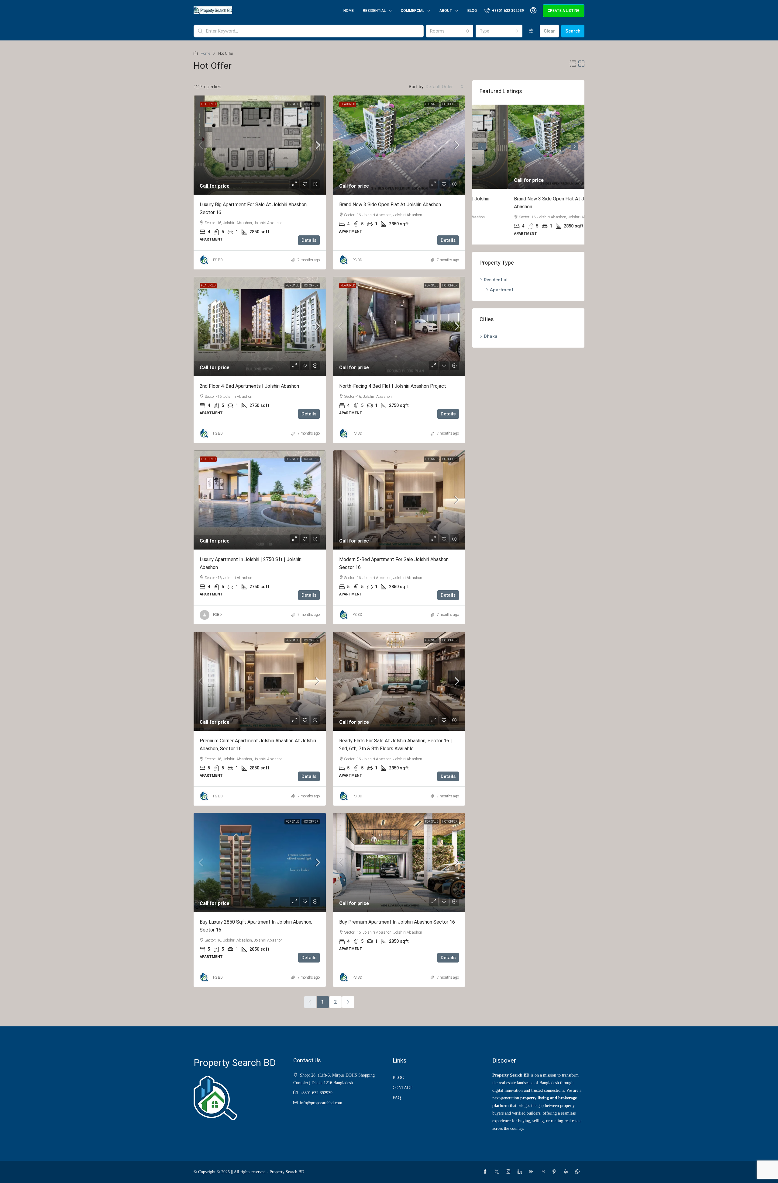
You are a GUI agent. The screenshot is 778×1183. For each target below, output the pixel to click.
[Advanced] (531, 31)
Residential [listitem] (496, 280)
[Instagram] (509, 1172)
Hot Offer (310, 104)
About (445, 11)
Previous (482, 146)
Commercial (412, 11)
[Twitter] (497, 1172)
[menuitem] (504, 10)
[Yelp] (567, 1172)
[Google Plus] (532, 1172)
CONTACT (402, 1087)
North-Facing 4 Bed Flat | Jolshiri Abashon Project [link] (392, 386)
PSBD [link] (217, 614)
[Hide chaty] (761, 1167)
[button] (573, 64)
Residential (374, 11)
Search (572, 31)
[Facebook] (486, 1172)
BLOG (398, 1077)
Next (574, 146)
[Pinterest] (555, 1172)
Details (308, 240)
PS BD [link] (218, 260)
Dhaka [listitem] (490, 336)
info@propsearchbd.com (321, 1103)
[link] (260, 145)
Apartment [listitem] (501, 290)
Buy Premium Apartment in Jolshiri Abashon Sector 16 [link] (397, 922)
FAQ (397, 1097)
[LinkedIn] (521, 1172)
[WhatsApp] (578, 1172)
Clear (549, 31)
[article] (528, 175)
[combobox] (449, 31)
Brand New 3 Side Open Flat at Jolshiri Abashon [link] (390, 204)
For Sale (292, 104)
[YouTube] (544, 1172)
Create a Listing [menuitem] (564, 11)
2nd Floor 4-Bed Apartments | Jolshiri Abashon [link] (249, 386)
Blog (472, 11)
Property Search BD (235, 1062)
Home (348, 11)
